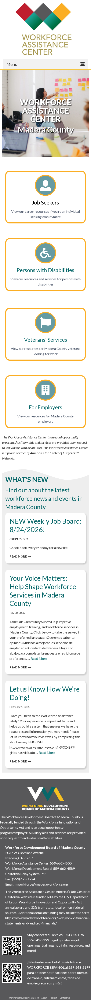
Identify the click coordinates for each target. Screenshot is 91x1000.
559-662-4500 (61, 863)
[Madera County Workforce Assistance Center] (45, 28)
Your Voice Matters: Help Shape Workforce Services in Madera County (43, 590)
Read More (20, 556)
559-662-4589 (64, 868)
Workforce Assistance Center (26, 863)
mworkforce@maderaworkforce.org (41, 884)
